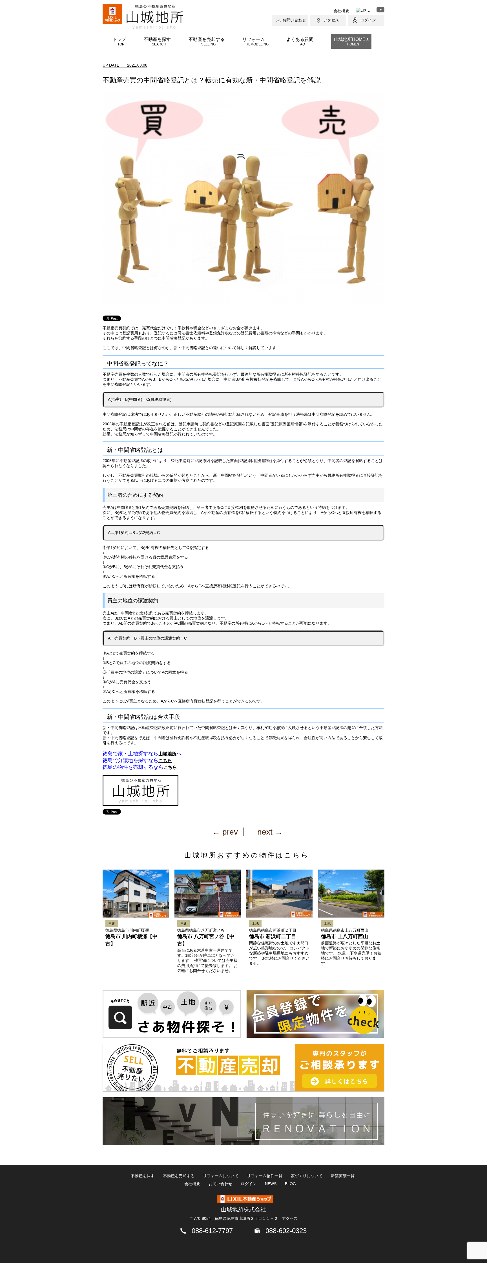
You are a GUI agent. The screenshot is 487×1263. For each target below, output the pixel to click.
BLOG (290, 1183)
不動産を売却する (207, 41)
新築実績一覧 (343, 1176)
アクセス (331, 20)
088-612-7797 (212, 1230)
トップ (119, 41)
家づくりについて (306, 1176)
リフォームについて (220, 1176)
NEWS (270, 1183)
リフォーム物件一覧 (264, 1176)
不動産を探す (157, 41)
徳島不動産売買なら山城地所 (155, 17)
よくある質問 (299, 41)
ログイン (368, 20)
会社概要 (341, 10)
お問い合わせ (294, 20)
